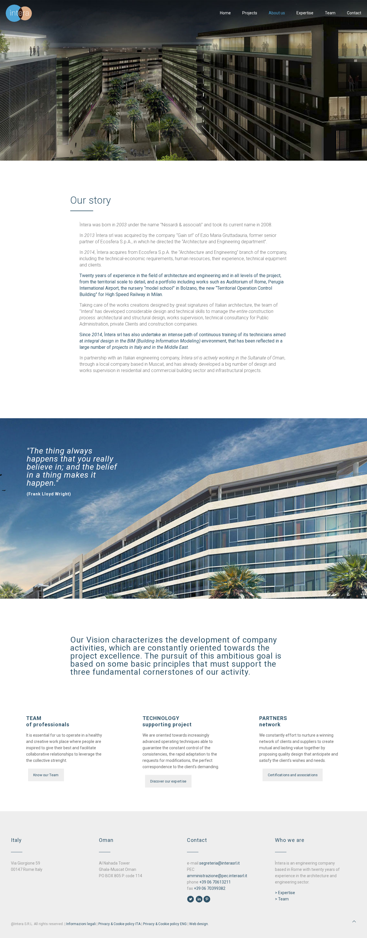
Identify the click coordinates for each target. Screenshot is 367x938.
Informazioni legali (81, 924)
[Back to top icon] (354, 921)
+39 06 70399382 (209, 888)
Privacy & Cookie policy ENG (165, 924)
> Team (282, 899)
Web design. (199, 924)
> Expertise (285, 892)
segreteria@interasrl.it (219, 863)
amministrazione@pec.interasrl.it (217, 875)
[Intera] (19, 13)
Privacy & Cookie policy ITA (119, 924)
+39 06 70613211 (215, 882)
